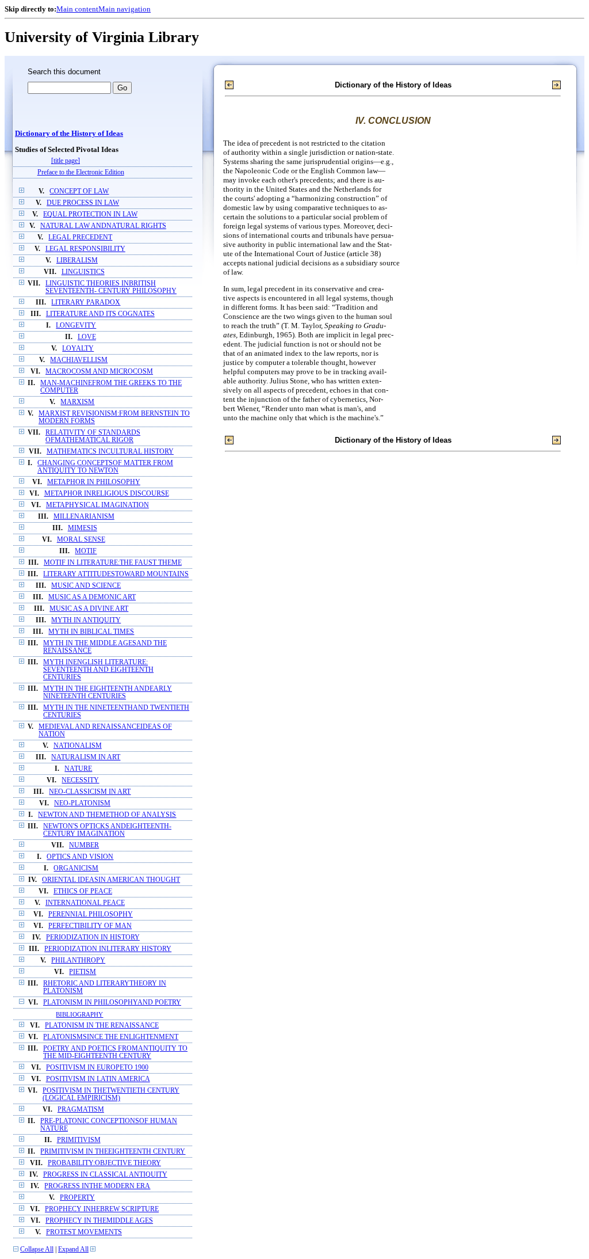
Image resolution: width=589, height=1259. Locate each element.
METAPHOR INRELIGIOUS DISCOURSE (106, 493)
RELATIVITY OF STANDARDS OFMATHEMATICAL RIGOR (92, 436)
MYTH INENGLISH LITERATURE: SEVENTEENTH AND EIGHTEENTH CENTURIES (98, 670)
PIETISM (82, 972)
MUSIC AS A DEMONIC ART (92, 597)
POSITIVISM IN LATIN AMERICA (98, 1079)
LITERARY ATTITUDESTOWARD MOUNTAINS (116, 574)
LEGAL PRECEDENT (80, 237)
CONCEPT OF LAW (79, 191)
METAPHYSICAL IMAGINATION (97, 505)
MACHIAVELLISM (79, 360)
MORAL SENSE (81, 539)
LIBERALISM (77, 260)
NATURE (78, 769)
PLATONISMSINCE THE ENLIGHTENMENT (110, 1037)
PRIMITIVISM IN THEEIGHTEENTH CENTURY (112, 1151)
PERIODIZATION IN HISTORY (93, 937)
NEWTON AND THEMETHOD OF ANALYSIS (107, 815)
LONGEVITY (76, 325)
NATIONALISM (77, 746)
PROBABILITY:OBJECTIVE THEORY (104, 1163)
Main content (77, 9)
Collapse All (36, 1249)
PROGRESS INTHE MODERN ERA (97, 1186)
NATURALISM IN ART (85, 757)
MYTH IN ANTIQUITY (86, 620)
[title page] (65, 161)
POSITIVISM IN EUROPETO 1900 (97, 1067)
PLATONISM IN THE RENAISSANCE (102, 1025)
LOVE (87, 337)
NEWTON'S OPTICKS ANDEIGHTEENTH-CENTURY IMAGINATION (107, 830)
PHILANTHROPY (78, 960)
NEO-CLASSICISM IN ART (90, 792)
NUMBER (84, 845)
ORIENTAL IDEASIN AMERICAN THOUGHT (111, 880)
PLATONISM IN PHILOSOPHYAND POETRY (112, 1002)
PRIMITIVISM (79, 1140)
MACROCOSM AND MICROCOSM (99, 371)
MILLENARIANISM (83, 516)
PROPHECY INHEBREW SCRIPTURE (102, 1209)
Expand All (73, 1249)
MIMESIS (82, 528)
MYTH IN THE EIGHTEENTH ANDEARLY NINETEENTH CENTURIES (107, 692)
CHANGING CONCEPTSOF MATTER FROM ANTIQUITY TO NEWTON (105, 466)
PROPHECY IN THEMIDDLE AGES (99, 1220)
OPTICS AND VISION (80, 857)
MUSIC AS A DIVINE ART (88, 609)
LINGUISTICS (83, 272)
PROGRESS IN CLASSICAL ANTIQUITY (105, 1174)
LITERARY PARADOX (85, 302)
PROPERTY (77, 1197)
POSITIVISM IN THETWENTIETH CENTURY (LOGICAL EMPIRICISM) (111, 1094)
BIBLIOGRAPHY (79, 1014)
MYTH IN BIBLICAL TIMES (91, 632)
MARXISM (77, 402)
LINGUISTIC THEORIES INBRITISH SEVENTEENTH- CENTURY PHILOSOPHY (111, 287)
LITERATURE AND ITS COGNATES (100, 314)
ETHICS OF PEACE (82, 891)
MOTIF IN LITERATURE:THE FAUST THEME (113, 562)
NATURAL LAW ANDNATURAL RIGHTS (103, 226)
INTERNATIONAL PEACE (85, 903)
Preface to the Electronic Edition (80, 172)
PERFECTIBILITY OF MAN (90, 926)
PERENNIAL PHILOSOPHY (90, 914)
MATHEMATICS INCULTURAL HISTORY (110, 451)
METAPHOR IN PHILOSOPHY (93, 482)
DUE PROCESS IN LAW (83, 203)
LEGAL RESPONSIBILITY (85, 249)
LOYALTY (78, 348)
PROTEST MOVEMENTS (84, 1232)
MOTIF (86, 551)
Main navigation (124, 9)
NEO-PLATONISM (82, 803)
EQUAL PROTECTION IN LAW (90, 214)
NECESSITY (80, 780)
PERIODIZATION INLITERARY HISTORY (107, 949)
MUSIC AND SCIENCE (86, 585)
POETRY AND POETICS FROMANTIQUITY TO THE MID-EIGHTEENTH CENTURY (115, 1052)
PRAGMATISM (81, 1109)
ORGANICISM (75, 868)
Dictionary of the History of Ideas (69, 134)
